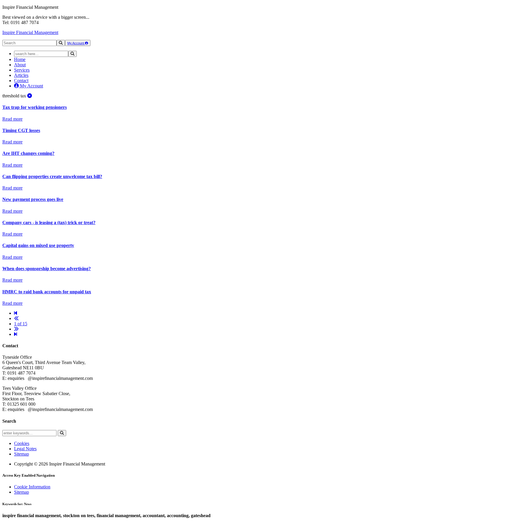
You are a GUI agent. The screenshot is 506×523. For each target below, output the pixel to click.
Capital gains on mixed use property (38, 245)
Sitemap (21, 453)
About (20, 64)
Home (19, 59)
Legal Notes (25, 448)
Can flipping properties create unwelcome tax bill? (52, 176)
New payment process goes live (32, 199)
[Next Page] (16, 328)
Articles (21, 75)
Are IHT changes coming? (28, 153)
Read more (12, 118)
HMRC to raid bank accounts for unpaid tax (46, 291)
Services (22, 69)
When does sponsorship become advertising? (46, 268)
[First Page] (15, 313)
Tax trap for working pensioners (34, 107)
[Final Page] (15, 334)
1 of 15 (20, 323)
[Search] (61, 43)
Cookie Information (32, 486)
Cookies (21, 443)
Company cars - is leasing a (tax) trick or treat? (48, 222)
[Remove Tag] (29, 95)
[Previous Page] (16, 318)
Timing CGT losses (21, 130)
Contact (21, 80)
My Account (76, 43)
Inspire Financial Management (30, 32)
